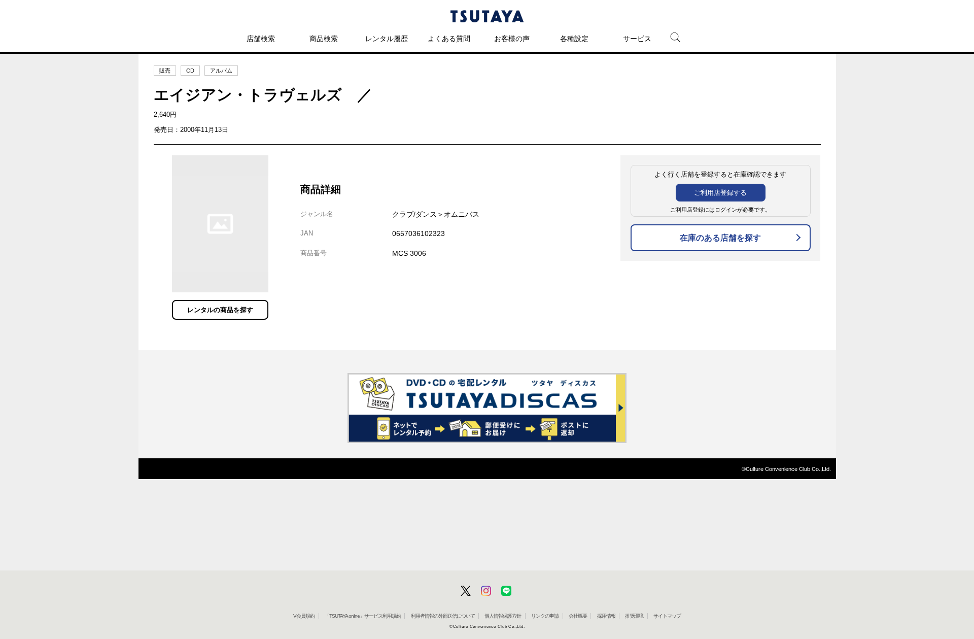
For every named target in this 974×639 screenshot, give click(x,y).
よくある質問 (449, 39)
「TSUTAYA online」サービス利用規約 (363, 616)
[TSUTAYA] (487, 16)
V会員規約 (304, 616)
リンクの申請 (545, 616)
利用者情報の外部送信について (443, 616)
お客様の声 (512, 39)
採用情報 (606, 616)
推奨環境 (634, 616)
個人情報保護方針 (502, 616)
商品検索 (323, 39)
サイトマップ (667, 616)
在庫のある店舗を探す (720, 237)
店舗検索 (261, 39)
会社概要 (578, 616)
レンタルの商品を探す (220, 310)
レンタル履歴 (386, 39)
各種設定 (574, 39)
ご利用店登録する (720, 192)
